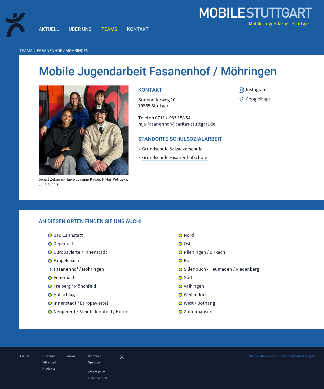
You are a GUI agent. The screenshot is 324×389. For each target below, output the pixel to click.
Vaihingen (194, 286)
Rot (187, 260)
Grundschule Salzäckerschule (172, 149)
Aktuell (49, 29)
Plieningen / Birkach (204, 252)
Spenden (94, 362)
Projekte (49, 368)
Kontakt (138, 29)
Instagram (256, 89)
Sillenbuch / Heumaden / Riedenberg (221, 269)
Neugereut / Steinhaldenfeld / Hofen (91, 312)
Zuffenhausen (198, 312)
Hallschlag (64, 295)
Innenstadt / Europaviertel (81, 303)
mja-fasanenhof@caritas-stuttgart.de (176, 124)
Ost (187, 243)
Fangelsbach (66, 260)
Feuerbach (64, 277)
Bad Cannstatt (68, 235)
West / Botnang (199, 303)
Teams (109, 29)
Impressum (96, 372)
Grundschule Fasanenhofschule (174, 157)
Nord (189, 235)
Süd (188, 277)
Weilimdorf (195, 295)
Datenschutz (98, 378)
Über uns (80, 29)
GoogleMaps (258, 99)
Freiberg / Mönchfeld (75, 286)
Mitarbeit (49, 362)
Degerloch (64, 243)
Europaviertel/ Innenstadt (80, 252)
